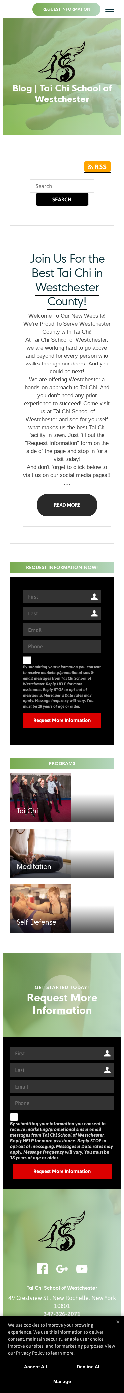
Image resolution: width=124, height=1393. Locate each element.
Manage (62, 1381)
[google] (62, 1273)
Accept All (35, 1366)
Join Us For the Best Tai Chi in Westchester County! (67, 280)
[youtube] (82, 1273)
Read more (67, 505)
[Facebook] (42, 1273)
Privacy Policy (30, 1353)
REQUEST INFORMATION (66, 9)
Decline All (89, 1366)
